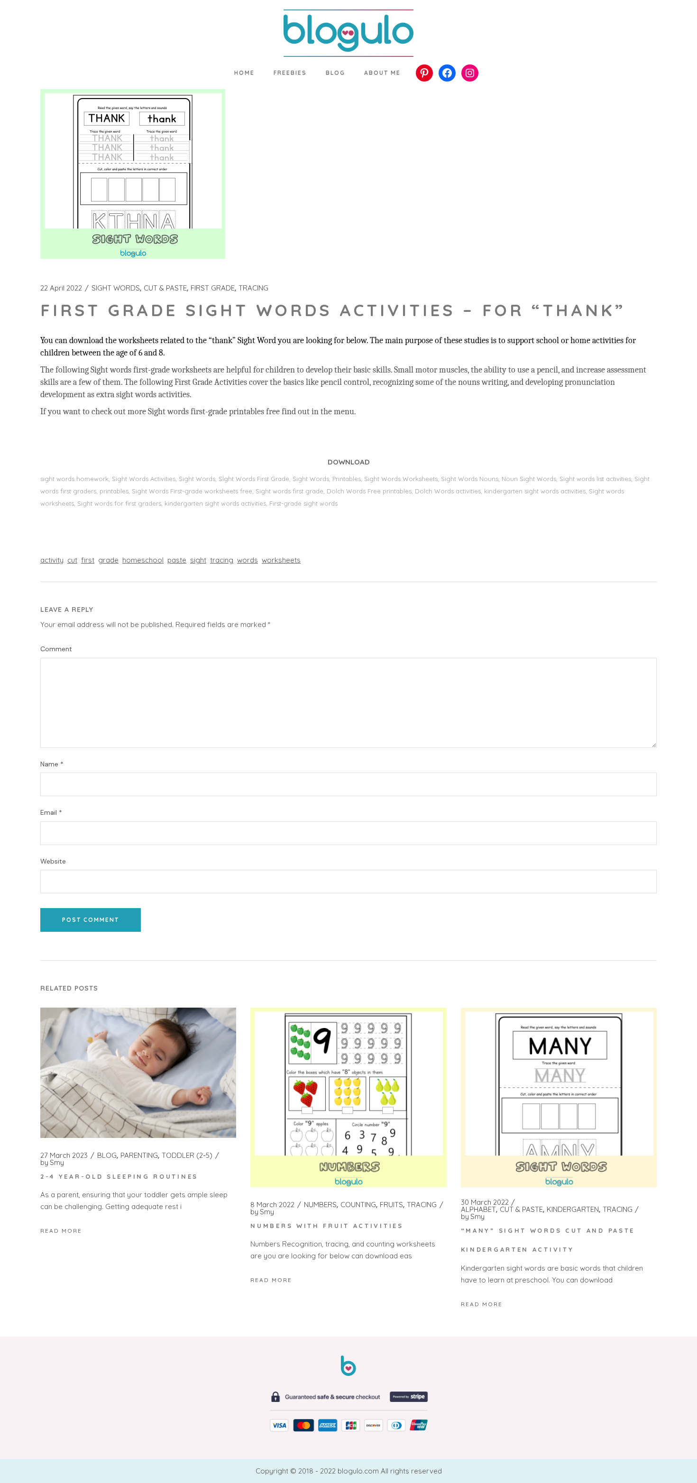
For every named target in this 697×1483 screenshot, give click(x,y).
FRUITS (391, 1204)
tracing (221, 559)
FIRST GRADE (213, 288)
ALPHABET (478, 1209)
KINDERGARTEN (573, 1209)
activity (52, 559)
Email (51, 813)
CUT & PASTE (165, 288)
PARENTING (139, 1155)
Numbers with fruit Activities (326, 1225)
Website (53, 861)
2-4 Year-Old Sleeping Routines (119, 1176)
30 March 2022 (485, 1202)
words (247, 559)
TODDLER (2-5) (187, 1155)
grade (108, 559)
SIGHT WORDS (116, 288)
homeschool (143, 559)
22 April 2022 (61, 288)
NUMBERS (320, 1204)
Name (52, 764)
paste (176, 559)
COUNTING (358, 1204)
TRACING (253, 288)
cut (72, 559)
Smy (52, 1162)
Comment (56, 649)
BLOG (107, 1155)
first (87, 559)
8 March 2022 (272, 1204)
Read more (61, 1230)
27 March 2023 (64, 1155)
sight (198, 559)
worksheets (281, 559)
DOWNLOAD (349, 461)
